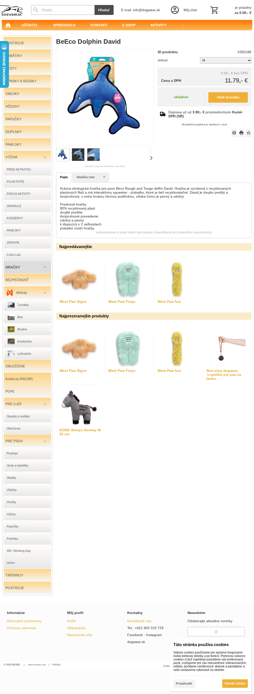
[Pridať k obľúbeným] (249, 133)
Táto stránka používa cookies (201, 645)
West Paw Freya (121, 302)
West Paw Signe (73, 302)
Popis (64, 177)
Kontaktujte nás (139, 621)
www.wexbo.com (37, 664)
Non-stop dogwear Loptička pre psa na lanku (223, 375)
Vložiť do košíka (228, 97)
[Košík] (230, 10)
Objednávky (76, 628)
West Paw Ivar (169, 302)
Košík (71, 621)
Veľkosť (163, 60)
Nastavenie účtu (80, 635)
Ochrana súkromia (21, 628)
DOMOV (167, 666)
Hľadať (104, 10)
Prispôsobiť (184, 683)
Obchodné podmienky (24, 621)
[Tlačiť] (241, 133)
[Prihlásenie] (183, 10)
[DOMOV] (8, 25)
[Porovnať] (234, 133)
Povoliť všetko (235, 683)
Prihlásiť (56, 664)
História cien (86, 177)
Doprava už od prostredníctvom (205, 114)
